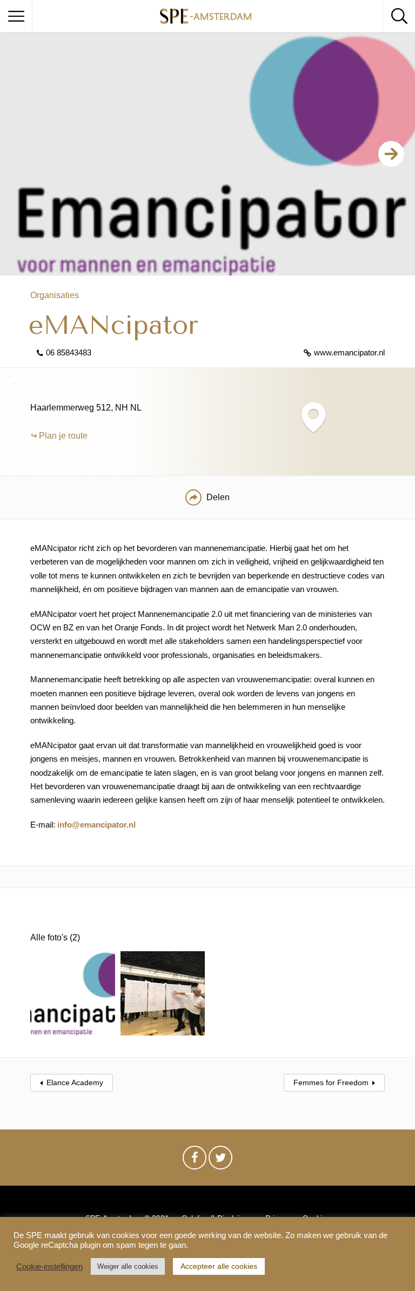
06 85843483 (68, 352)
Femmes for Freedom (331, 1082)
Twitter (220, 1160)
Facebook (194, 1160)
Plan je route (63, 435)
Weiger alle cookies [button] (127, 1266)
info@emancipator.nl (96, 824)
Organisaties (54, 295)
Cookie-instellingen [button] (49, 1266)
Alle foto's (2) (55, 937)
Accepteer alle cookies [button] (218, 1266)
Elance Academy (74, 1082)
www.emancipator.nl (349, 352)
